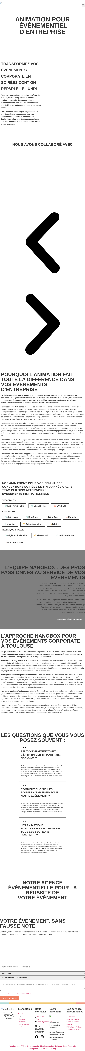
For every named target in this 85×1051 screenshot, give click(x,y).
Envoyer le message (9, 998)
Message (3, 981)
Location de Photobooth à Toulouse (54, 1025)
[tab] (42, 754)
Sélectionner (5, 970)
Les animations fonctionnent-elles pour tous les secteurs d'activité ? (40, 830)
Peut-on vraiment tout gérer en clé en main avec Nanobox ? (41, 754)
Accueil (34, 38)
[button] (83, 5)
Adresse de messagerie (10, 950)
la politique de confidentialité (20, 993)
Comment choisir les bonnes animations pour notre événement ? (39, 792)
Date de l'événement (8, 963)
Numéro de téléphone (9, 957)
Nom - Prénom (6, 943)
